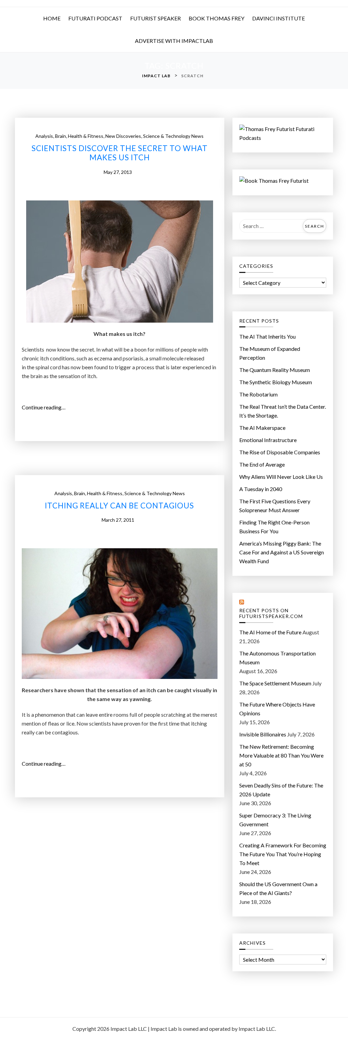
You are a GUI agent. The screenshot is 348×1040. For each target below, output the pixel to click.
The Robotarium (258, 394)
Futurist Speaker (155, 18)
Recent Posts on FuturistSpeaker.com (271, 613)
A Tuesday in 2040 (260, 489)
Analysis (44, 136)
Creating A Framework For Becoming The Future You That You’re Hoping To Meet (282, 854)
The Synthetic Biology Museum (275, 382)
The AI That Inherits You (267, 336)
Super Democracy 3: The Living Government (275, 819)
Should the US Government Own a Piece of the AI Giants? (278, 888)
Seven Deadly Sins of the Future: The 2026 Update (281, 789)
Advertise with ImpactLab (174, 40)
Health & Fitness (85, 136)
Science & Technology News (173, 136)
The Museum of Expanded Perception (269, 353)
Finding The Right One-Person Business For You (274, 526)
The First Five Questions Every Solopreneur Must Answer (274, 505)
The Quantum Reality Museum (274, 370)
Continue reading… (46, 408)
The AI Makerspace (262, 427)
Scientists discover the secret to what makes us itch (120, 153)
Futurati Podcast (95, 18)
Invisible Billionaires (262, 734)
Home (51, 18)
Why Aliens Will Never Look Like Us (281, 476)
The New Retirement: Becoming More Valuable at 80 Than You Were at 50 (281, 755)
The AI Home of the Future (270, 632)
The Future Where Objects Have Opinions (277, 708)
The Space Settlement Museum (275, 683)
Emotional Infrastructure (268, 440)
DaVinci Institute (278, 18)
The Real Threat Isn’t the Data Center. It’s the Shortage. (282, 411)
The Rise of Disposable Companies (279, 452)
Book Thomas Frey (216, 18)
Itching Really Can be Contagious (119, 505)
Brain (60, 136)
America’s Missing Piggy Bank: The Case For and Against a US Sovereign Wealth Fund (281, 552)
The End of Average (262, 464)
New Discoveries (123, 136)
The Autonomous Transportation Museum (277, 657)
